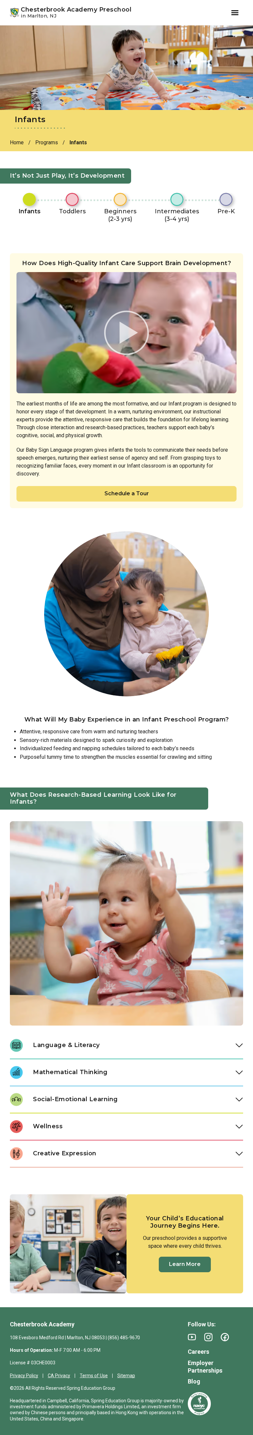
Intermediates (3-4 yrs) (177, 215)
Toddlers (72, 211)
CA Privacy (59, 1375)
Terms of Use (94, 1375)
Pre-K (226, 211)
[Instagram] (208, 1337)
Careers (198, 1351)
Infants (29, 211)
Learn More (185, 1264)
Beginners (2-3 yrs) (120, 215)
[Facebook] (225, 1337)
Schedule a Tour (126, 493)
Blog (194, 1381)
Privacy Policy (24, 1375)
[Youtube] (192, 1337)
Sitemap (126, 1375)
